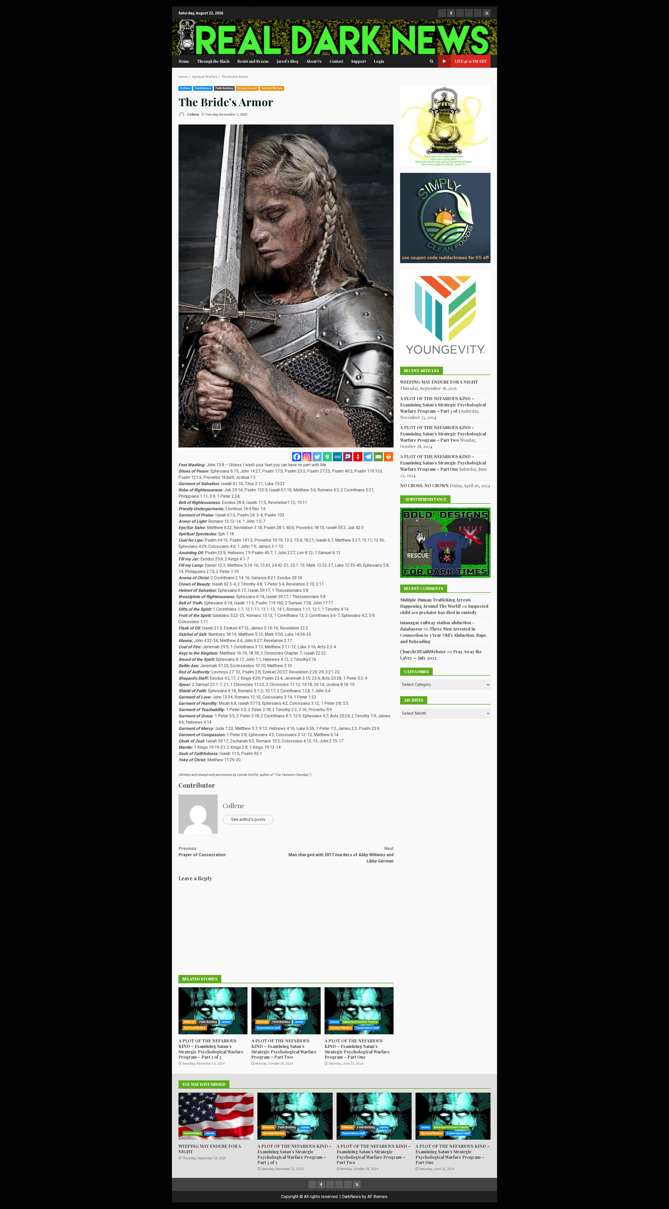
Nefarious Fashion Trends (360, 1021)
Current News (192, 1133)
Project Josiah (247, 88)
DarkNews (351, 1196)
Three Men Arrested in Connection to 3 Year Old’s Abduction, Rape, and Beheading (443, 635)
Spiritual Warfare (272, 88)
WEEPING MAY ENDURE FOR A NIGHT (439, 382)
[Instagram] (307, 456)
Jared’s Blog (287, 61)
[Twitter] (317, 456)
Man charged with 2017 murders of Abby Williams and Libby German (341, 855)
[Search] (431, 61)
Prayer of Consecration (202, 851)
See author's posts (248, 819)
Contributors (203, 88)
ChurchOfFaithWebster (423, 651)
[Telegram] (368, 456)
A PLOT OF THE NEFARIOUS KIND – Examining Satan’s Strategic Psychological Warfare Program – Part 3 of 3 (212, 1010)
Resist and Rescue (253, 61)
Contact (336, 61)
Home (183, 61)
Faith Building (224, 88)
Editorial (189, 1021)
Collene (185, 88)
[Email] (378, 456)
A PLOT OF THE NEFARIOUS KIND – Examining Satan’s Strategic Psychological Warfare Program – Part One (359, 1010)
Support (358, 61)
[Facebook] (296, 456)
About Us (314, 61)
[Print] (388, 456)
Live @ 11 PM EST (471, 61)
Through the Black (213, 61)
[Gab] (327, 456)
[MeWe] (337, 456)
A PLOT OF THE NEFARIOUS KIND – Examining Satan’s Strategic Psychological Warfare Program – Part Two (285, 1010)
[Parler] (347, 456)
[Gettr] (357, 456)
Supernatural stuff (268, 1027)
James (225, 1021)
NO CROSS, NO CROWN (424, 485)
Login (379, 61)
